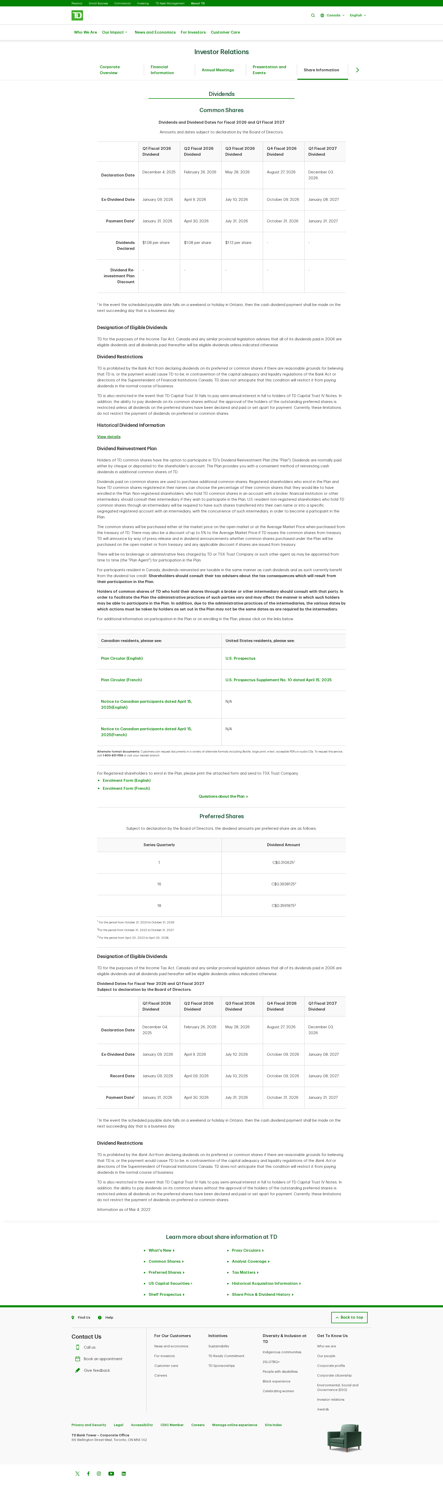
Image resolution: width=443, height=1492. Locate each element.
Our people (326, 1356)
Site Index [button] (273, 1425)
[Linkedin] (124, 1474)
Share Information (321, 70)
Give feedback (97, 1370)
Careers (160, 1375)
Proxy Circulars (246, 1250)
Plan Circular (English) (122, 658)
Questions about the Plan (222, 796)
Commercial (122, 3)
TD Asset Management (170, 3)
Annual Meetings (218, 70)
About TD (198, 3)
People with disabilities (280, 1371)
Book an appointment (103, 1359)
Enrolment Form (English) (127, 781)
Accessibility (142, 1425)
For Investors (193, 32)
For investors (164, 1356)
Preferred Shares (165, 1272)
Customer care (166, 1365)
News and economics (171, 1346)
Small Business (98, 3)
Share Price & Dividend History (261, 1295)
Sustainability (218, 1346)
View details (108, 437)
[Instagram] (99, 1474)
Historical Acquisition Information (265, 1284)
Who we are (326, 1346)
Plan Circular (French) (121, 680)
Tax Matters (243, 1272)
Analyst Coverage (249, 1261)
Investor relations (331, 1399)
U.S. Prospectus (240, 658)
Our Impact (113, 32)
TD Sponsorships (221, 1365)
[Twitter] (77, 1474)
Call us (90, 1347)
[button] (313, 15)
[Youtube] (111, 1474)
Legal (118, 1425)
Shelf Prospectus (165, 1295)
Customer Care (225, 32)
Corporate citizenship (334, 1375)
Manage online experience (234, 1425)
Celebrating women (278, 1391)
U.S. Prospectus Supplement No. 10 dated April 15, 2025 (279, 680)
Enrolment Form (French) (126, 789)
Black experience (276, 1381)
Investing (143, 3)
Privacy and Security (89, 1425)
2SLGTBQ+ (271, 1361)
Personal (77, 3)
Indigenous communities (282, 1352)
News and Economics (155, 32)
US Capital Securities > (171, 1284)
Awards (323, 1409)
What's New (160, 1250)
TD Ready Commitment (226, 1356)
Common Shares (164, 1261)
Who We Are (85, 32)
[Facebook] (88, 1474)
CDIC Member (172, 1425)
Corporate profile (331, 1365)
